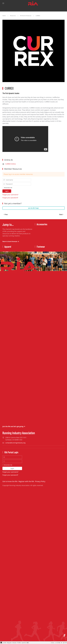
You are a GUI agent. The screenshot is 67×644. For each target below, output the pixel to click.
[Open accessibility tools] (64, 635)
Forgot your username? (10, 195)
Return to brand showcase (9, 241)
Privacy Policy (40, 481)
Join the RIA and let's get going (12, 426)
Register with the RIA (26, 481)
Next (60, 214)
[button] (3, 3)
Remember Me (8, 187)
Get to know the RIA (9, 481)
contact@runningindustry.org (15, 443)
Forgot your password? (10, 198)
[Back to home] (33, 3)
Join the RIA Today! (33, 208)
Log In (6, 191)
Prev (6, 214)
